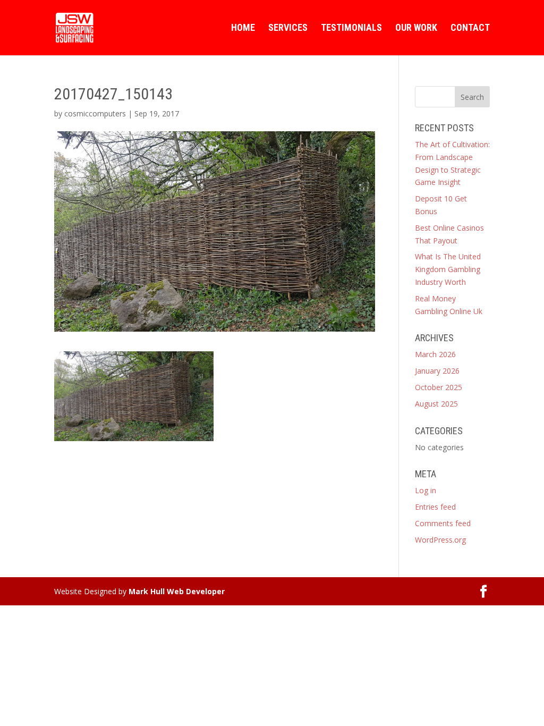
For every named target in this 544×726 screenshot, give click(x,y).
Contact (470, 28)
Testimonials (351, 28)
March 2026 (435, 354)
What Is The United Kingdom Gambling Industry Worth (448, 269)
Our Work (416, 28)
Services (288, 28)
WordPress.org (440, 540)
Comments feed (443, 523)
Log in (425, 490)
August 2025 (436, 404)
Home (243, 28)
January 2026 (437, 371)
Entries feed (435, 507)
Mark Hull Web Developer (177, 591)
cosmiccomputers (95, 113)
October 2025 (438, 387)
